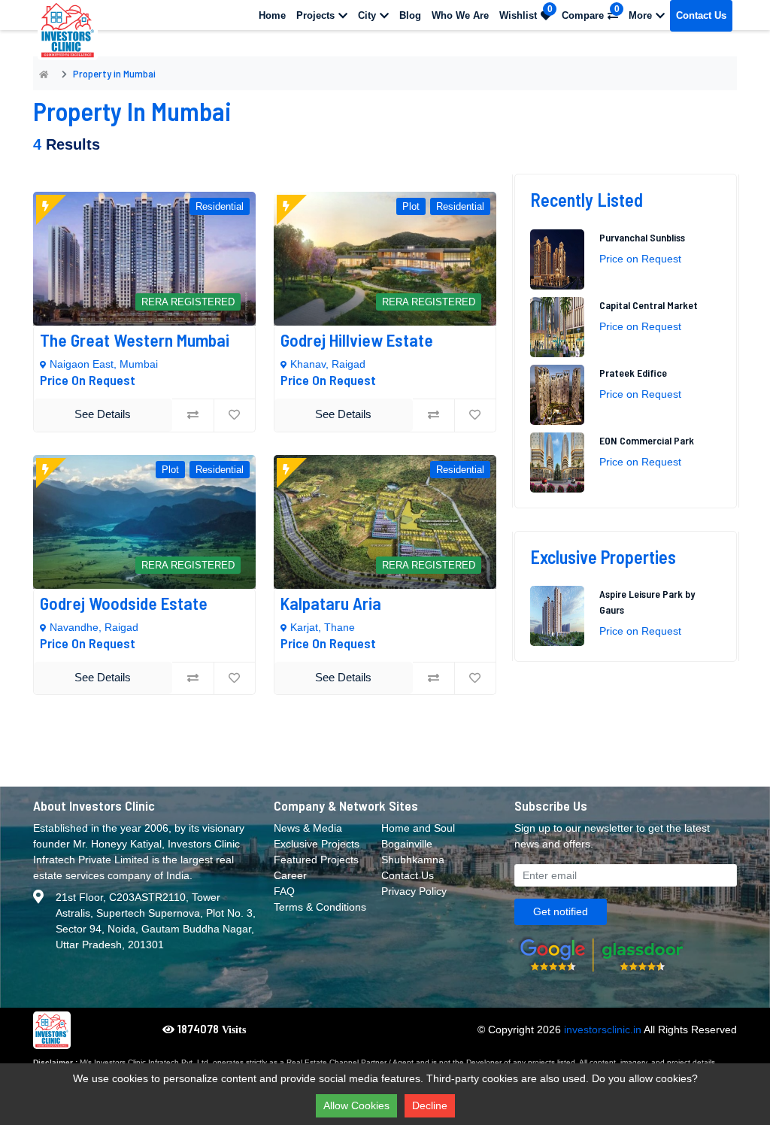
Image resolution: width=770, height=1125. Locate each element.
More (640, 15)
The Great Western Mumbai (136, 339)
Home (272, 15)
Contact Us (701, 15)
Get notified (560, 911)
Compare (591, 12)
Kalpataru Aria (330, 603)
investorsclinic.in (602, 1029)
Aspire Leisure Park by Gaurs (647, 601)
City (367, 15)
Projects (315, 15)
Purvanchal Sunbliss (643, 237)
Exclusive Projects (316, 844)
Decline (429, 1105)
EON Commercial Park (646, 440)
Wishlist (526, 12)
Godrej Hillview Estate (356, 339)
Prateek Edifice (633, 372)
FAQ (284, 891)
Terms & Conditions (320, 907)
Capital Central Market (649, 305)
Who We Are (460, 15)
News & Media (308, 828)
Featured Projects (316, 860)
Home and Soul (418, 828)
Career (290, 875)
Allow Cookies (356, 1105)
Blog (410, 15)
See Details (102, 414)
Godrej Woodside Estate (125, 603)
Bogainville (406, 844)
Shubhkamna (412, 860)
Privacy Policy (414, 891)
